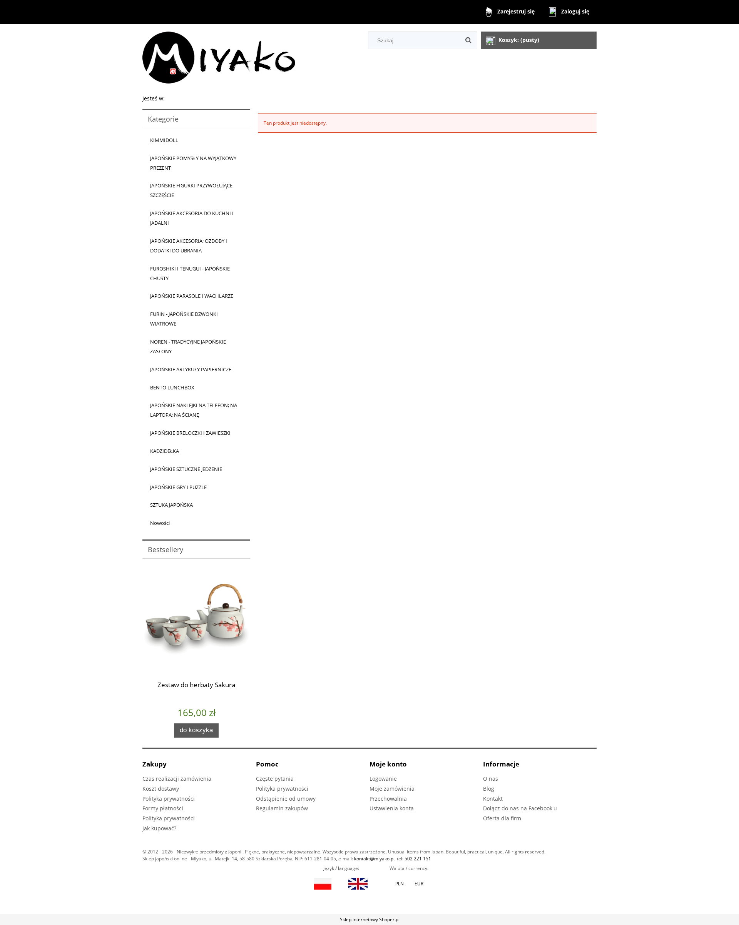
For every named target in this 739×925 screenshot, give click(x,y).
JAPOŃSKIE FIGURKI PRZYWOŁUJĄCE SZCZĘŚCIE (191, 190)
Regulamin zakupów (282, 808)
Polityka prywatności (168, 798)
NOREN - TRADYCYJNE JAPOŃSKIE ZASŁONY (188, 346)
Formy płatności (162, 808)
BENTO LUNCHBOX (172, 387)
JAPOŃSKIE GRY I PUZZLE (178, 487)
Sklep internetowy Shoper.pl (370, 919)
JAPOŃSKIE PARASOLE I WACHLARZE (191, 295)
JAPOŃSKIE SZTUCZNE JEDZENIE (186, 469)
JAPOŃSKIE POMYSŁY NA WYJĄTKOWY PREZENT (193, 163)
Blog (488, 788)
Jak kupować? (159, 828)
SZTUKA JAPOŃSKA (171, 504)
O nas (490, 778)
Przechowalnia (388, 798)
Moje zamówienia (392, 788)
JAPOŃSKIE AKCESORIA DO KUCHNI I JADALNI (192, 218)
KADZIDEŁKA (164, 450)
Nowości (160, 522)
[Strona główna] (218, 56)
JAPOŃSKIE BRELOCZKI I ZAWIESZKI (190, 432)
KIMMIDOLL (164, 140)
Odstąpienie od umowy (286, 798)
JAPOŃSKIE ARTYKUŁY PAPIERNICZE (190, 369)
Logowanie (383, 778)
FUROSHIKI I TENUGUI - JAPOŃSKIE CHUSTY (190, 273)
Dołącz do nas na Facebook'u (520, 808)
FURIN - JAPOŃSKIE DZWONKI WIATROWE (184, 319)
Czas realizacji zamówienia (176, 778)
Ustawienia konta (392, 808)
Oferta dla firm (502, 818)
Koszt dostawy (160, 788)
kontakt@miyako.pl (374, 858)
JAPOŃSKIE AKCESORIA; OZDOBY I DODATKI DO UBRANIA (188, 245)
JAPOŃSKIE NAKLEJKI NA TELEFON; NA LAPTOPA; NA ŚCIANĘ (193, 410)
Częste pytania (275, 778)
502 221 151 (418, 858)
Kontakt (493, 798)
